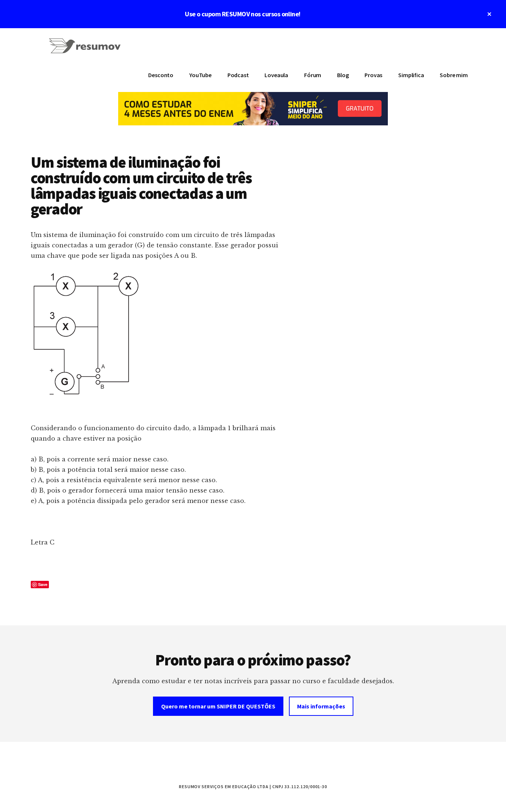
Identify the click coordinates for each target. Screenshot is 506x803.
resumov (86, 50)
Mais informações (321, 706)
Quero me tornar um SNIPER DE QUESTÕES (218, 706)
